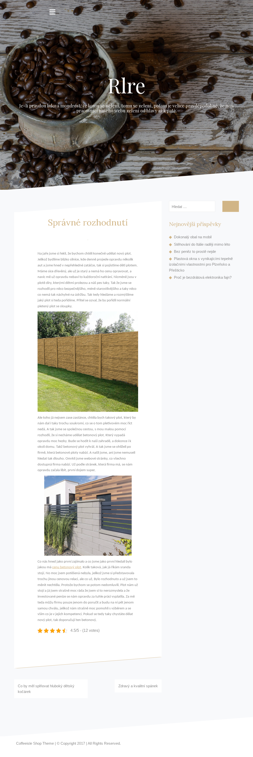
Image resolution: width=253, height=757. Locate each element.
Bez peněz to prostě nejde (195, 251)
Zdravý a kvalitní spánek (138, 686)
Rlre (127, 85)
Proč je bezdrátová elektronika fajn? (203, 277)
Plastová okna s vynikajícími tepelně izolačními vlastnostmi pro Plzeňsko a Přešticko (201, 264)
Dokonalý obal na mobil (192, 237)
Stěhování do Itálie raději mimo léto (202, 244)
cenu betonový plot (66, 567)
